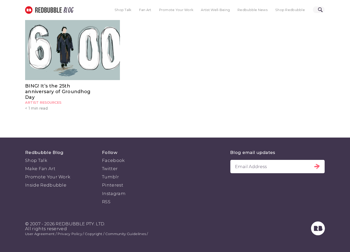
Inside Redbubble (45, 185)
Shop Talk (123, 10)
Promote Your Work (176, 10)
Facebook (113, 160)
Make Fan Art (40, 168)
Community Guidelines (125, 234)
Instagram (114, 193)
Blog (67, 10)
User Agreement (40, 234)
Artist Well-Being (215, 10)
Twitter (110, 168)
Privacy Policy (69, 234)
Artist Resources (43, 102)
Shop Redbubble (290, 10)
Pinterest (112, 185)
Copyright (93, 234)
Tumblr (110, 176)
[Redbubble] (318, 233)
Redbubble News (252, 10)
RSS (106, 201)
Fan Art (145, 10)
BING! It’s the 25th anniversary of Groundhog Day (58, 91)
